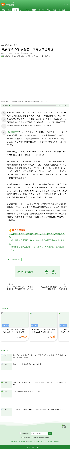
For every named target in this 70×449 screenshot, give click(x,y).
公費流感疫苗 (13, 132)
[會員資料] (65, 4)
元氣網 (7, 45)
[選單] (68, 4)
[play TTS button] (9, 105)
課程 (34, 10)
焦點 (3, 10)
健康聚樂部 (22, 441)
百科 (21, 10)
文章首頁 (49, 441)
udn (2, 45)
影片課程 (6, 325)
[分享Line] (3, 119)
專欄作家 (56, 441)
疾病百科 (36, 441)
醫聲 (54, 10)
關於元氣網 (14, 441)
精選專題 (30, 441)
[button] (67, 10)
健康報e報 (25, 433)
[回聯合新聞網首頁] (3, 4)
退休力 (41, 10)
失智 (48, 10)
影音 (28, 10)
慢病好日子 (63, 10)
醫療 (15, 10)
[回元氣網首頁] (10, 4)
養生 (9, 10)
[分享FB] (3, 113)
